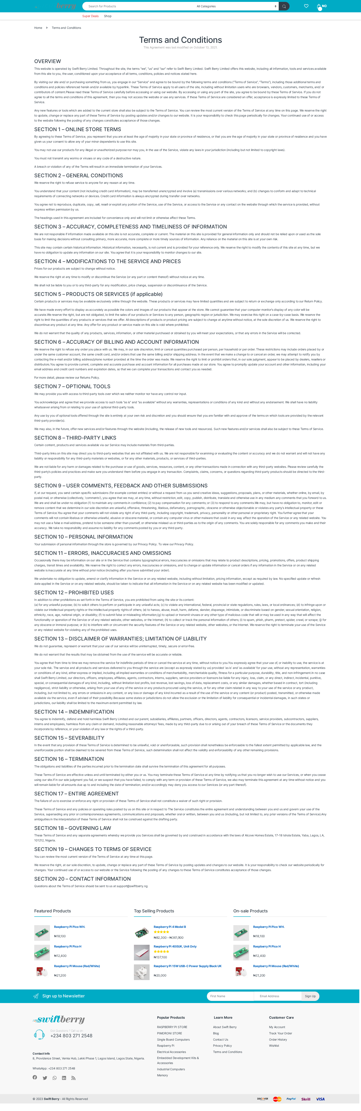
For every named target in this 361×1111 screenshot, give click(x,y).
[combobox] (138, 6)
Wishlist (274, 1045)
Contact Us (220, 1039)
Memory (162, 1075)
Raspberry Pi (165, 1045)
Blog (216, 1033)
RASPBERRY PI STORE (172, 1027)
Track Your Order (280, 1033)
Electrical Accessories (171, 1052)
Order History (278, 1039)
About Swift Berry (225, 1027)
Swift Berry (51, 1099)
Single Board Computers (173, 1039)
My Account (277, 1027)
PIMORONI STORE (169, 1033)
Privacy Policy (222, 1045)
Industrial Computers (171, 1069)
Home (38, 27)
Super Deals (90, 16)
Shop (107, 16)
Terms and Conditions (227, 1052)
